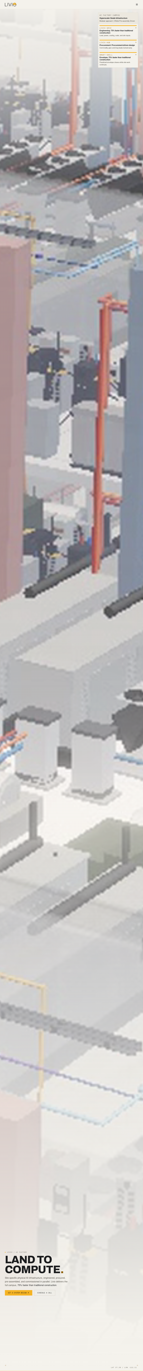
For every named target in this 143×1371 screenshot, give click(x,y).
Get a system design (17, 1293)
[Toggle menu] (137, 4)
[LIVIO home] (11, 4)
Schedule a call (44, 1293)
